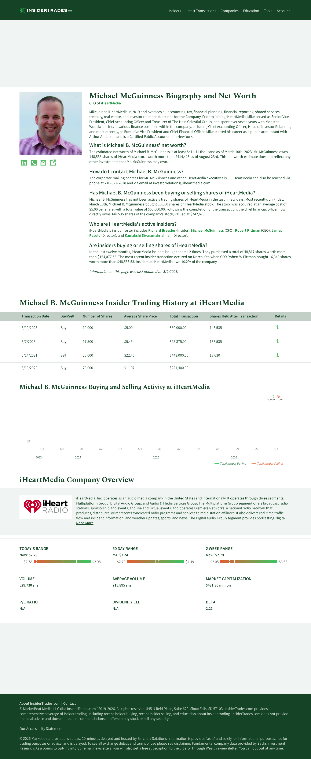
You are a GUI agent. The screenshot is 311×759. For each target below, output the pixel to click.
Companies (229, 11)
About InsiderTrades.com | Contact (47, 704)
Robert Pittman (247, 231)
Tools (268, 11)
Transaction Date (35, 316)
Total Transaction (184, 316)
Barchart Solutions (152, 739)
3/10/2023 (29, 328)
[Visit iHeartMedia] (53, 164)
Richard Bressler (161, 231)
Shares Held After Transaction (234, 316)
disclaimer (182, 744)
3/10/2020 (29, 368)
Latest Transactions (201, 11)
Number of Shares (97, 316)
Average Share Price (140, 316)
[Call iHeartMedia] (34, 164)
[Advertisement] (146, 53)
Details (280, 316)
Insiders (175, 11)
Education (251, 11)
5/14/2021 (29, 355)
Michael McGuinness (207, 231)
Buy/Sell (67, 316)
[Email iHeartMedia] (43, 164)
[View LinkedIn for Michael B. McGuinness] (24, 164)
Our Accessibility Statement (41, 729)
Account (283, 11)
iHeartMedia (111, 103)
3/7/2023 (29, 342)
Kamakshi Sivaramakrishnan (148, 236)
